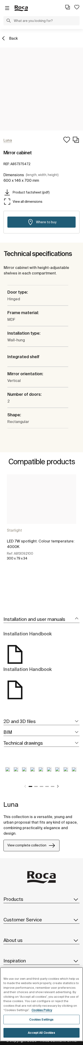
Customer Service (22, 919)
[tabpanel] (41, 522)
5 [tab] (52, 786)
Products (13, 899)
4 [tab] (47, 786)
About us (13, 940)
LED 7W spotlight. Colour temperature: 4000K (40, 544)
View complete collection (26, 845)
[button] (8, 21)
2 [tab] (36, 786)
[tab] (41, 619)
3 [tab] (41, 786)
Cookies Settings (41, 1019)
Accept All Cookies (41, 1032)
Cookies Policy (42, 1010)
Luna (10, 804)
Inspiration (14, 960)
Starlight (14, 530)
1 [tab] (30, 786)
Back (13, 38)
